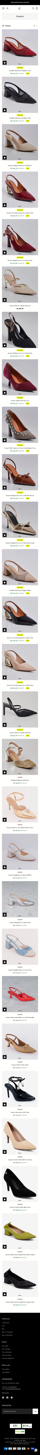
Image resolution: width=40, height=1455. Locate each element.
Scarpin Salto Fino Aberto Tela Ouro (20, 306)
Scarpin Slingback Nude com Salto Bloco (20, 165)
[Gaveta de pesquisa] (33, 8)
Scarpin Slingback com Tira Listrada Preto (20, 353)
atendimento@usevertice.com (13, 1389)
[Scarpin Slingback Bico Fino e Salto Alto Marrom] (20, 472)
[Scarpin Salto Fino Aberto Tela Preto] (20, 709)
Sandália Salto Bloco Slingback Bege (20, 590)
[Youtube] (12, 1397)
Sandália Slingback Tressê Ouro (20, 780)
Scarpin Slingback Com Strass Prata (20, 922)
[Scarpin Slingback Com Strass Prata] (20, 899)
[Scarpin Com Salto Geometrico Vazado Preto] (20, 614)
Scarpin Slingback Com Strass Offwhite (20, 875)
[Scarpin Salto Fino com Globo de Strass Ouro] (20, 804)
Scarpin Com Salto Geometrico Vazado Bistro (20, 685)
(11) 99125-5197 (12, 1387)
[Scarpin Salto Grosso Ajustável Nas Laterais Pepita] (20, 1231)
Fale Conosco (5, 1393)
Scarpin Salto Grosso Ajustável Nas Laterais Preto (20, 1302)
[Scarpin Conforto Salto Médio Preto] (20, 1184)
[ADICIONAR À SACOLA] (5, 63)
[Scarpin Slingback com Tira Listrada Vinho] (20, 237)
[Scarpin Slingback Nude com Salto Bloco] (20, 142)
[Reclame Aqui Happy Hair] (20, 1432)
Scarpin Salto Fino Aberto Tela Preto (20, 733)
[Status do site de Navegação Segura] (27, 1426)
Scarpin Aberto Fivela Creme (20, 1065)
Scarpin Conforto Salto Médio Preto (20, 1207)
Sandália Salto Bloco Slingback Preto (20, 118)
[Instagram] (3, 1397)
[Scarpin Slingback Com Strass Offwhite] (20, 852)
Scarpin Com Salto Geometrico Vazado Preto (20, 638)
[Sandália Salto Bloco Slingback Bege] (20, 567)
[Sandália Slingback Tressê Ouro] (20, 757)
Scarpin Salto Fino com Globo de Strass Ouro (20, 828)
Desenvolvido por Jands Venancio (12, 1454)
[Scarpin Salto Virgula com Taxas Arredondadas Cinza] (20, 425)
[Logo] (20, 8)
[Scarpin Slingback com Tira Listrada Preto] (20, 330)
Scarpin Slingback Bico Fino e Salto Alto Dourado (20, 543)
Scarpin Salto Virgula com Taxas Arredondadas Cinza (20, 448)
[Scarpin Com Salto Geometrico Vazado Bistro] (20, 662)
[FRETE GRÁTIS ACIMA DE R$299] (20, 3)
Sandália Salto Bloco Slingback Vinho (20, 71)
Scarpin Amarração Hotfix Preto (20, 1112)
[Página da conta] (7, 8)
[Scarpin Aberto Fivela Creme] (20, 1042)
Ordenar (8, 26)
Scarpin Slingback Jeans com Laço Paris (20, 970)
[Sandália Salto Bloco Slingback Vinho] (20, 47)
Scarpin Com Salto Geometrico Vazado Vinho (20, 213)
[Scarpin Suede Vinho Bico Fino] (20, 377)
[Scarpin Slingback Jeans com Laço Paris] (20, 947)
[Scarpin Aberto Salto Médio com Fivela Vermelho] (20, 994)
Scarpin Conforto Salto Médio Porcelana (20, 1160)
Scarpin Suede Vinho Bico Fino (20, 401)
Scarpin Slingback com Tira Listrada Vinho (20, 260)
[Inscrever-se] (35, 1411)
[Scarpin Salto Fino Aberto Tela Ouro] (20, 284)
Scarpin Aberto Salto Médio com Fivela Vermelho (20, 1017)
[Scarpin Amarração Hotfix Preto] (20, 1089)
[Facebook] (7, 1397)
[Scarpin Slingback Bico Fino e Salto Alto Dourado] (20, 520)
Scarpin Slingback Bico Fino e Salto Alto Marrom (20, 495)
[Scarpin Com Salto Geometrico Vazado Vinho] (20, 190)
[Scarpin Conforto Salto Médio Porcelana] (20, 1136)
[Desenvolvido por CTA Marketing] (15, 1426)
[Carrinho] (36, 8)
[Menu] (3, 8)
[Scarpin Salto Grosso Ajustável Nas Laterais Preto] (20, 1279)
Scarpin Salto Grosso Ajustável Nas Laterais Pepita (20, 1255)
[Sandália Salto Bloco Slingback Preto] (20, 95)
